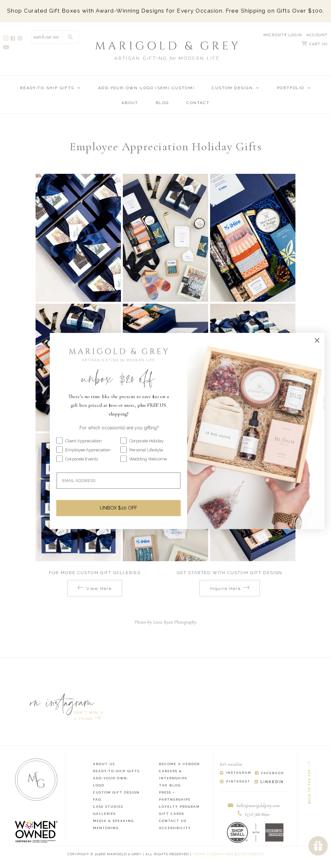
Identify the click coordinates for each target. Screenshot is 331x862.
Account (316, 35)
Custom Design (232, 88)
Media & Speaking (113, 821)
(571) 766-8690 (257, 814)
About (130, 102)
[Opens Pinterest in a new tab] (235, 782)
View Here (99, 588)
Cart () (317, 44)
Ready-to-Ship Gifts (47, 88)
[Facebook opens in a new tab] (13, 39)
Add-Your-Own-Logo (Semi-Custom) (146, 88)
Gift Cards (171, 813)
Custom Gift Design (116, 792)
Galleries (104, 813)
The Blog (170, 785)
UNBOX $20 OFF (118, 508)
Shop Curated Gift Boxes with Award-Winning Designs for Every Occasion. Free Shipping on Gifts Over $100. (165, 10)
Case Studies (108, 806)
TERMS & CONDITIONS (213, 854)
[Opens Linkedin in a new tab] (268, 782)
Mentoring (106, 828)
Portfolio (290, 88)
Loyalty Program (179, 806)
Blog (162, 102)
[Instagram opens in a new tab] (6, 39)
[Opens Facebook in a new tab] (269, 773)
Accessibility (175, 828)
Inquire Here (225, 588)
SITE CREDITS (251, 854)
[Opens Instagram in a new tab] (235, 773)
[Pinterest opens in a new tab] (20, 39)
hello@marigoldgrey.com (258, 805)
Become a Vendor (179, 764)
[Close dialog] (317, 340)
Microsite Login (282, 35)
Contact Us (173, 821)
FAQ (97, 799)
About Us (104, 764)
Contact (198, 102)
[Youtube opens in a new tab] (6, 48)
